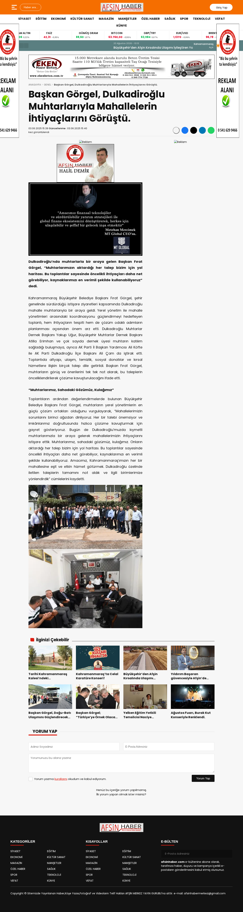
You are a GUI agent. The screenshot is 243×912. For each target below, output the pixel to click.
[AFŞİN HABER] (122, 7)
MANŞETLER (127, 19)
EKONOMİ (58, 19)
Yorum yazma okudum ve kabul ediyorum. (70, 779)
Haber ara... (30, 7)
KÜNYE (121, 25)
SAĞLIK (169, 19)
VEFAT (220, 19)
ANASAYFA (34, 84)
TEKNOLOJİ (201, 19)
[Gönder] (228, 853)
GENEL (47, 84)
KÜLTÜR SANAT (82, 19)
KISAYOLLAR (97, 841)
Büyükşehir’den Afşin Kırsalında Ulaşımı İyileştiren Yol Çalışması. (80, 47)
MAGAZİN (106, 19)
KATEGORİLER (22, 841)
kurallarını (60, 779)
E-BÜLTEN (169, 841)
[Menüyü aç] (14, 7)
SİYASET (24, 19)
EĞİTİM (41, 19)
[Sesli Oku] (176, 130)
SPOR (184, 19)
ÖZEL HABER (150, 19)
